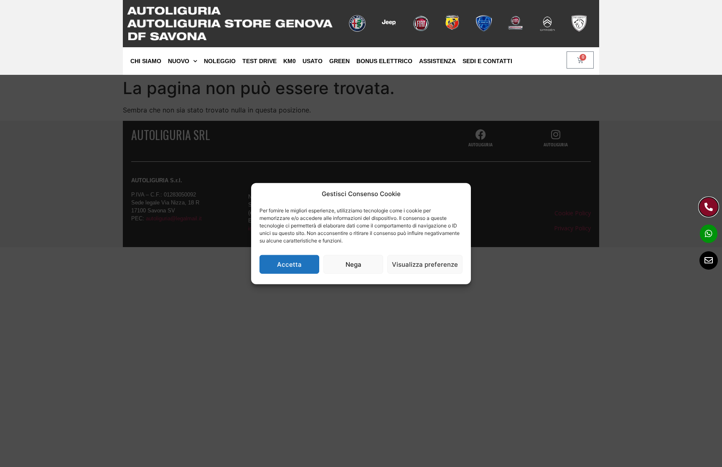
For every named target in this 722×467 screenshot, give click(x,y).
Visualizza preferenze (425, 264)
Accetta (289, 264)
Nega (353, 264)
